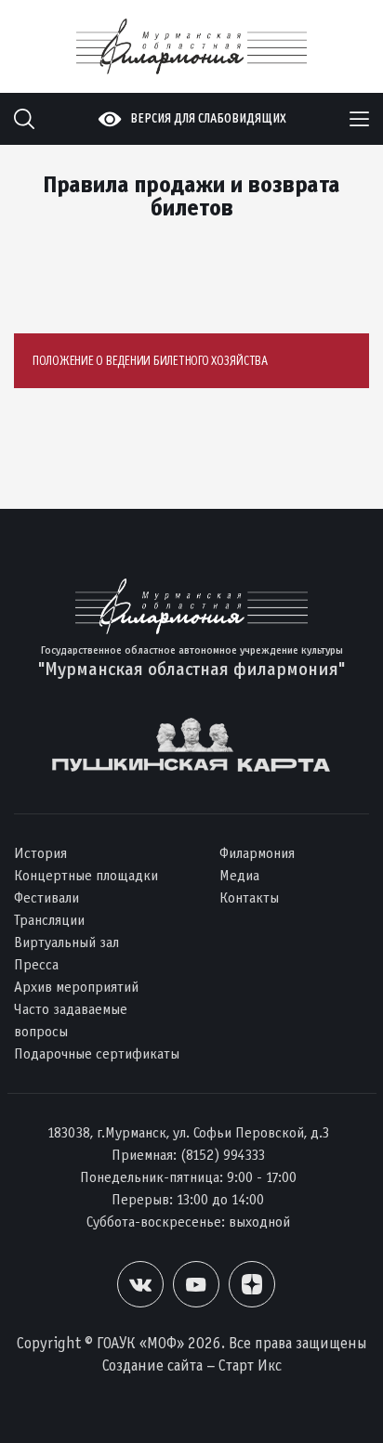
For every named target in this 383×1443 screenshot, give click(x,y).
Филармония (257, 853)
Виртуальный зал (66, 942)
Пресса (36, 964)
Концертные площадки (86, 875)
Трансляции (49, 920)
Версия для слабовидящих (208, 118)
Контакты (249, 897)
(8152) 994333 (222, 1155)
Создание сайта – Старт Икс (192, 1365)
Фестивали (46, 897)
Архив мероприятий (76, 986)
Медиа (239, 875)
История (40, 853)
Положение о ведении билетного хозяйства (150, 361)
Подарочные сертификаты (96, 1053)
